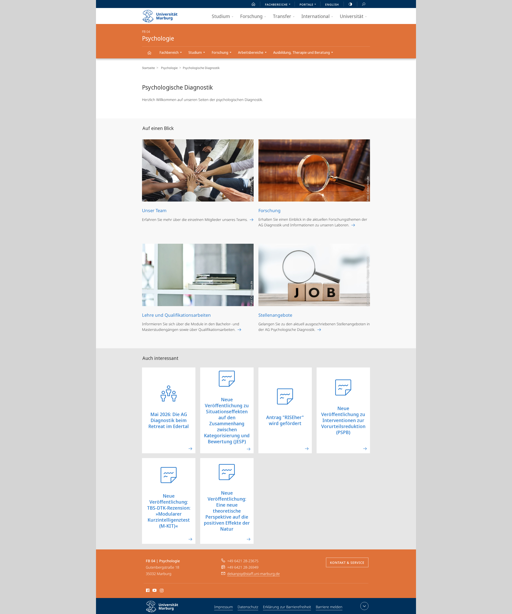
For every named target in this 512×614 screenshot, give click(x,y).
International (315, 16)
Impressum (223, 606)
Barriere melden (329, 606)
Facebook (147, 591)
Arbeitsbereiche (250, 52)
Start (253, 4)
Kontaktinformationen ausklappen (364, 606)
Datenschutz (248, 606)
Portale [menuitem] (306, 4)
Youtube (154, 591)
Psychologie (149, 52)
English (332, 4)
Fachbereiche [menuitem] (276, 4)
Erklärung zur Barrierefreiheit (287, 606)
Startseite (148, 68)
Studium (221, 16)
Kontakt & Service (347, 562)
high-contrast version (350, 4)
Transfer (282, 16)
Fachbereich (169, 52)
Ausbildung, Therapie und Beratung (301, 52)
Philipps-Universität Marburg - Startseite (167, 15)
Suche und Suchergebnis (363, 4)
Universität (351, 16)
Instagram (161, 591)
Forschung (251, 16)
